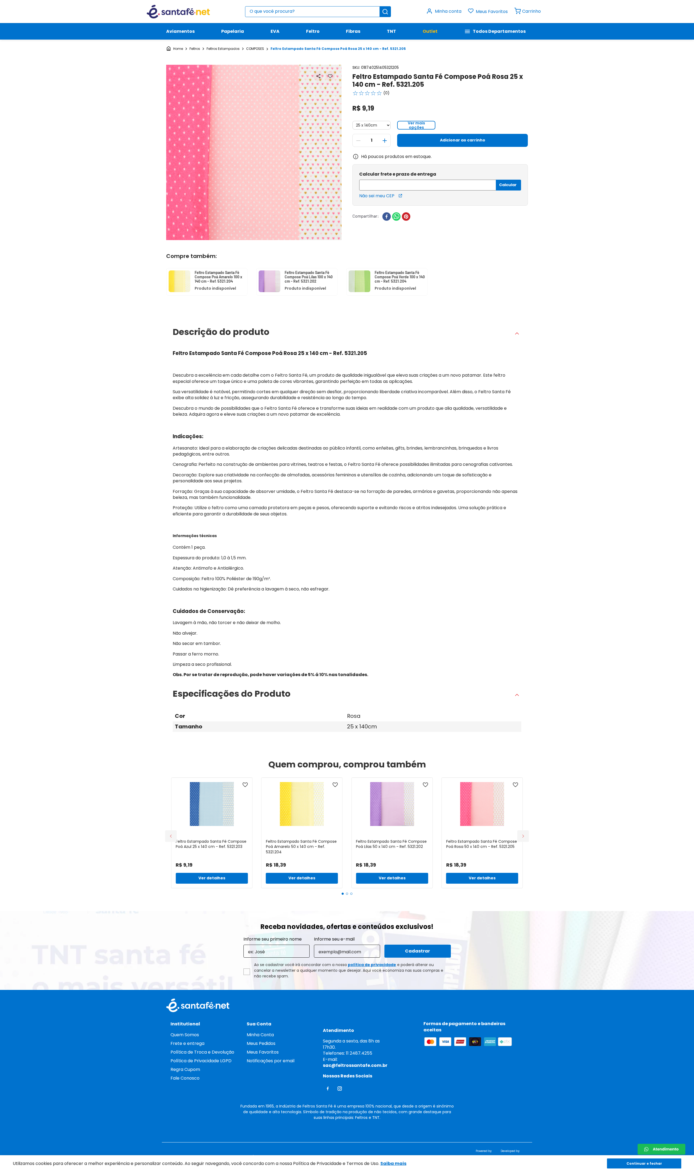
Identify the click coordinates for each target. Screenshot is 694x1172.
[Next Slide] (523, 836)
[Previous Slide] (171, 836)
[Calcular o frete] (508, 185)
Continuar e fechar (644, 1163)
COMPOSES (255, 49)
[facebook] (386, 217)
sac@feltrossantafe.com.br (355, 1065)
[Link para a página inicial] (174, 49)
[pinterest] (406, 217)
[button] (318, 76)
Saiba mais (393, 1163)
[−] (358, 140)
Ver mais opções (416, 125)
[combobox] (318, 11)
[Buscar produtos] (385, 12)
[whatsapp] (396, 217)
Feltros (194, 49)
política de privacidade (372, 964)
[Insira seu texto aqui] (661, 1149)
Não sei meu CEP (376, 196)
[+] (384, 140)
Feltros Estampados (223, 49)
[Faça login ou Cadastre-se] (447, 11)
